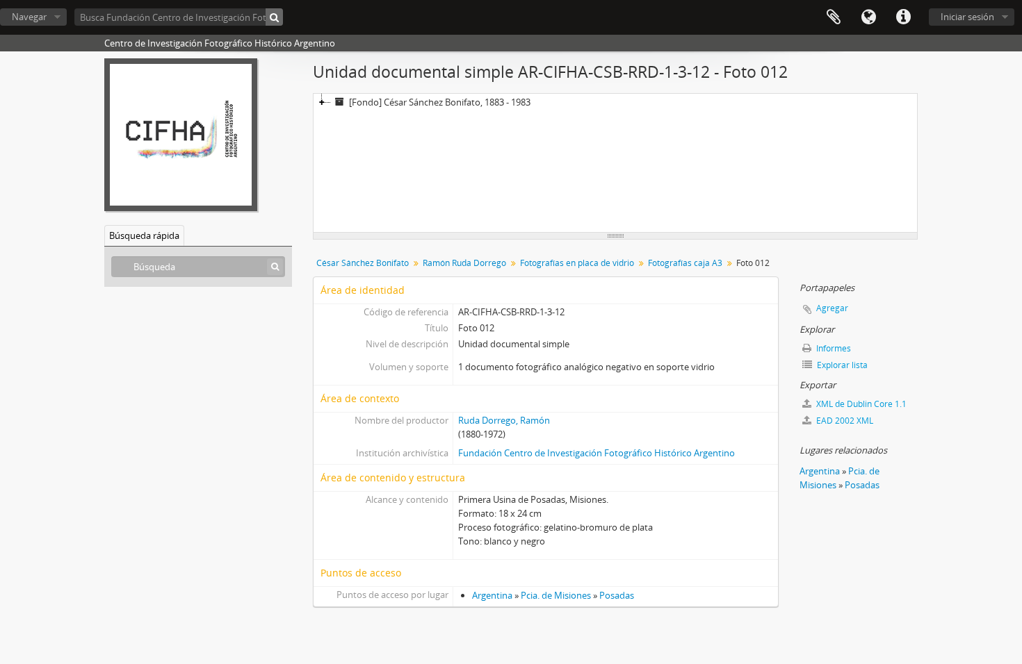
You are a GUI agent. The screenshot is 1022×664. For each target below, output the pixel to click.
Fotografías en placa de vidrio (577, 263)
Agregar (832, 308)
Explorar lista (841, 365)
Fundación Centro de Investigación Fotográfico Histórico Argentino (596, 453)
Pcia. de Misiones (556, 595)
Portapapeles (833, 17)
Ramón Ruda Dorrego (464, 263)
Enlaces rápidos (903, 17)
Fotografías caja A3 (685, 263)
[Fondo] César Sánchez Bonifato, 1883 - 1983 (439, 102)
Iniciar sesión (967, 16)
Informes (832, 348)
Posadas (616, 595)
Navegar (29, 16)
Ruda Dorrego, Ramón (504, 420)
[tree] (615, 163)
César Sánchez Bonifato (362, 263)
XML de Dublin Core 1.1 (860, 404)
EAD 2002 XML (843, 420)
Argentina (492, 595)
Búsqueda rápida (144, 235)
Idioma (868, 17)
